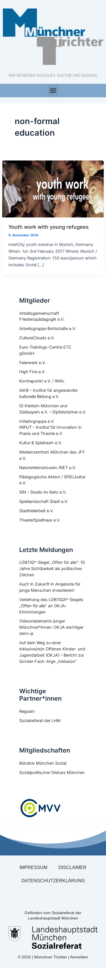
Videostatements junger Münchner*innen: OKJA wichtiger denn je (51, 627)
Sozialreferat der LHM (39, 720)
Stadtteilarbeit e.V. (36, 510)
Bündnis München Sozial (42, 763)
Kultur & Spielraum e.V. (40, 442)
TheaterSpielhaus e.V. (39, 520)
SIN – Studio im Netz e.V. (42, 492)
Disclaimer (72, 867)
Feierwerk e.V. (32, 362)
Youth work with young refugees (48, 227)
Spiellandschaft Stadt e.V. (43, 501)
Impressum (33, 867)
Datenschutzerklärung (53, 880)
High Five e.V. (32, 371)
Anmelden (79, 957)
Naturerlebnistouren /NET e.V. (47, 467)
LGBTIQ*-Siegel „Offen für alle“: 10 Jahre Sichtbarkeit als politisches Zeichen (52, 568)
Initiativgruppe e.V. (37, 421)
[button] (53, 90)
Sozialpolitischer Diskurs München (52, 772)
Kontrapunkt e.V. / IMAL (42, 381)
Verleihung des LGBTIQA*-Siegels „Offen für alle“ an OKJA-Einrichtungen (51, 606)
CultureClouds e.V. (37, 337)
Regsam (27, 711)
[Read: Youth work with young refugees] (53, 188)
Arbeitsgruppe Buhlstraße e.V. (47, 328)
